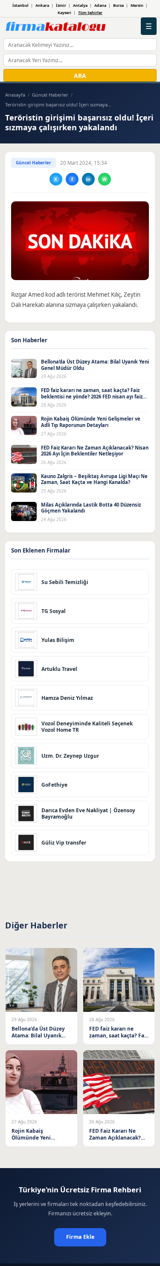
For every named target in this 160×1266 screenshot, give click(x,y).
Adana (100, 5)
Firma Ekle (80, 1236)
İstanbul (20, 5)
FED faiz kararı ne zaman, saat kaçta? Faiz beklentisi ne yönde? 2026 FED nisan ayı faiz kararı (92, 396)
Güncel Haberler (50, 95)
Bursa (118, 5)
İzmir (61, 5)
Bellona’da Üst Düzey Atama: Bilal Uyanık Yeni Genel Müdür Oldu (95, 364)
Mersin (137, 5)
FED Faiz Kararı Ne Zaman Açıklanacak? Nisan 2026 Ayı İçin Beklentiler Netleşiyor (94, 450)
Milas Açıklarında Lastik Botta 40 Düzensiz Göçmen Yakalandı (91, 507)
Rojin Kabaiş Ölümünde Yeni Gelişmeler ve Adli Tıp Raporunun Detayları (90, 421)
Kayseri (64, 12)
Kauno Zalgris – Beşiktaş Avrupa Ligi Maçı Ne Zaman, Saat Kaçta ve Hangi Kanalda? (94, 479)
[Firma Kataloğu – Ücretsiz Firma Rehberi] (55, 26)
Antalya (80, 5)
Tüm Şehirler (90, 12)
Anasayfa (15, 95)
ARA (80, 76)
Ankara (42, 5)
